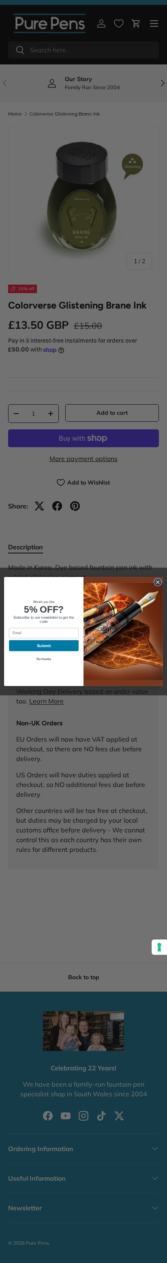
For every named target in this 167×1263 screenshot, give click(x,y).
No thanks (43, 659)
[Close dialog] (157, 582)
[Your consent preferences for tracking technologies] (159, 947)
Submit (44, 645)
